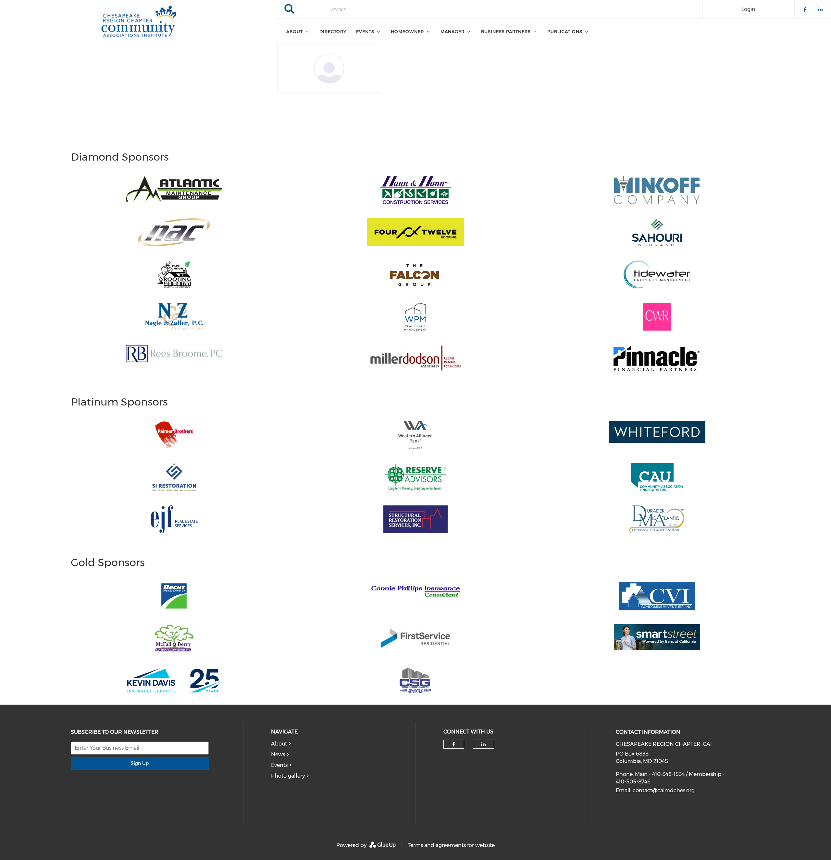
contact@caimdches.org (664, 790)
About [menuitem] (294, 31)
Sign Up (140, 763)
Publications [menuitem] (564, 31)
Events (279, 765)
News (278, 754)
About (279, 744)
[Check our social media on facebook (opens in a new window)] (454, 744)
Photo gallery (288, 776)
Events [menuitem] (365, 31)
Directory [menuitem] (332, 31)
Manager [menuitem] (452, 31)
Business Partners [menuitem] (506, 31)
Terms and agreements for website (451, 845)
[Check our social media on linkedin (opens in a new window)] (483, 744)
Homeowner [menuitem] (407, 31)
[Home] (138, 22)
